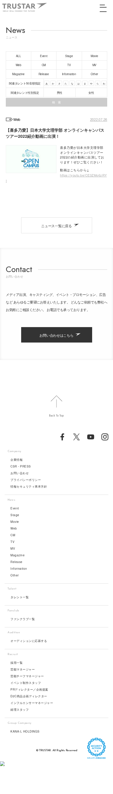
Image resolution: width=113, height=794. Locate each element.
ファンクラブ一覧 (22, 619)
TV (12, 542)
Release (16, 562)
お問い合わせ (19, 473)
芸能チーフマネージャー (27, 676)
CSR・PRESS (20, 466)
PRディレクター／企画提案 (29, 689)
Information (18, 569)
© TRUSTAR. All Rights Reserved (56, 750)
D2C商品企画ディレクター (28, 696)
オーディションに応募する (28, 641)
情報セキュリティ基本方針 (28, 486)
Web (13, 528)
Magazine (17, 555)
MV (12, 548)
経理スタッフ (19, 709)
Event (14, 508)
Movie (14, 522)
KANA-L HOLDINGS (25, 731)
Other (14, 575)
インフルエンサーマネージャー (31, 703)
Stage (14, 515)
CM (12, 535)
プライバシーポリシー (25, 480)
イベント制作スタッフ (25, 683)
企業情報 (16, 460)
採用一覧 (16, 663)
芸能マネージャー (22, 669)
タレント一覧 (19, 597)
